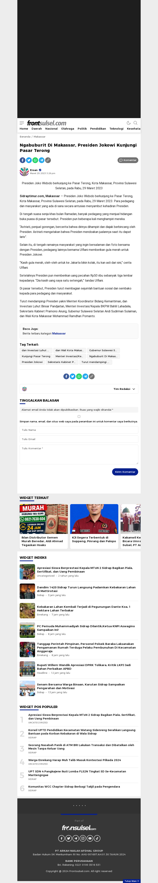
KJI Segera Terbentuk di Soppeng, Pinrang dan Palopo (94, 539)
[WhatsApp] (35, 160)
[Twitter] (29, 160)
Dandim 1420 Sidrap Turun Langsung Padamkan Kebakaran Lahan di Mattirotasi (86, 589)
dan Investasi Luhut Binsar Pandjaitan (37, 350)
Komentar (130, 160)
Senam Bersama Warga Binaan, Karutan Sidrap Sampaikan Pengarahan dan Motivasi (81, 686)
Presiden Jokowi (32, 362)
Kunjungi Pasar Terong (36, 356)
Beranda (25, 136)
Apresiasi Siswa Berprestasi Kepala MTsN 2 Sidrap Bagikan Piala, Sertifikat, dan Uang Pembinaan (85, 569)
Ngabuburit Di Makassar (104, 356)
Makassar (39, 136)
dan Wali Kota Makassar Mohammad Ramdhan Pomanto (70, 350)
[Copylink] (48, 160)
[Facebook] (22, 160)
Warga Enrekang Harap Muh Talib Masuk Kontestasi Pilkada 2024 (74, 760)
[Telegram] (42, 160)
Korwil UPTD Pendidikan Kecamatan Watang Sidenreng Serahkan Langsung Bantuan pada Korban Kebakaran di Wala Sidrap (81, 732)
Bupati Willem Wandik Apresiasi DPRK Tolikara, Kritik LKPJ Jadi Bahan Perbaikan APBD (84, 666)
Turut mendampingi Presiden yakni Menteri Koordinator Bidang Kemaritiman (97, 362)
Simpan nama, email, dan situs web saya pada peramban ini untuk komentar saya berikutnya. (79, 421)
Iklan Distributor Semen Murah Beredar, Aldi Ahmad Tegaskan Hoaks (42, 541)
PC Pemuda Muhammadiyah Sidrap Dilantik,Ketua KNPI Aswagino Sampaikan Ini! (86, 628)
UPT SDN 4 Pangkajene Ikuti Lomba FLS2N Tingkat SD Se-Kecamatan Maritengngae (77, 773)
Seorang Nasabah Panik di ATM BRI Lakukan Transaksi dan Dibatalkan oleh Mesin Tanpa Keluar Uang (81, 747)
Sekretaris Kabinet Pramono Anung (63, 362)
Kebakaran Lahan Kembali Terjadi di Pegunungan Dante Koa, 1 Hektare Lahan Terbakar (84, 608)
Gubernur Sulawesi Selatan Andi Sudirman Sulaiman (104, 350)
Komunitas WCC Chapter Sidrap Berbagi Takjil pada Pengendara (74, 786)
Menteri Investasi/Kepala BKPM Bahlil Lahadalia (70, 356)
